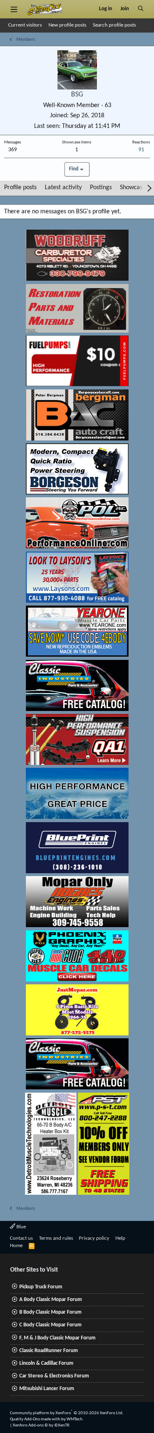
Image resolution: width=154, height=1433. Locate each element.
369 (12, 150)
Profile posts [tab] (20, 187)
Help (120, 1238)
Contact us (21, 1238)
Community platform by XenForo (67, 1413)
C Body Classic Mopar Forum (50, 1325)
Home (16, 1245)
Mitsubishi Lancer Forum (46, 1388)
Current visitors (25, 25)
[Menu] (14, 9)
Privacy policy (94, 1238)
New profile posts (67, 25)
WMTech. (75, 1419)
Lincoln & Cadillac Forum (46, 1363)
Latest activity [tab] (63, 187)
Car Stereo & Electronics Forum (54, 1376)
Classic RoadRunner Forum (48, 1350)
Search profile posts (114, 25)
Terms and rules (56, 1238)
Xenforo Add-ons (41, 1425)
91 (141, 150)
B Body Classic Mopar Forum (50, 1312)
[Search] (140, 9)
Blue (20, 1227)
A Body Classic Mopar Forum (50, 1299)
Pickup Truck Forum (40, 1287)
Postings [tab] (101, 187)
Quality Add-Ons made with (35, 1419)
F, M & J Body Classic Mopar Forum (57, 1338)
